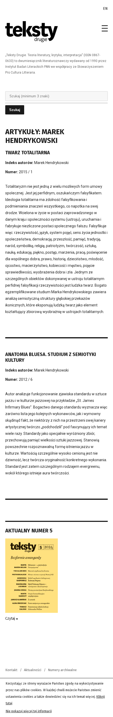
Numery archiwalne (62, 670)
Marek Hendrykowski (51, 163)
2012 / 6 (26, 379)
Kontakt (11, 670)
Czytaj (10, 618)
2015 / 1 (26, 172)
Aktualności (32, 670)
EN (105, 8)
